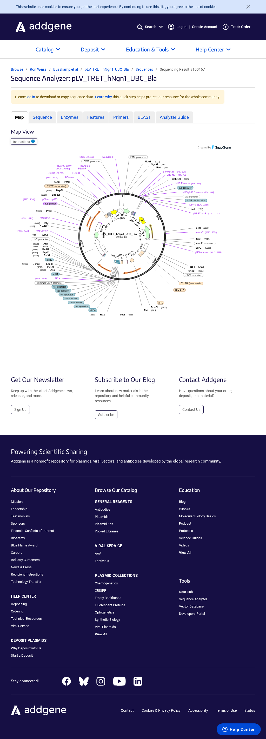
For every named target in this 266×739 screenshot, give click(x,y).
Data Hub (186, 592)
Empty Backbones (108, 598)
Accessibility (198, 710)
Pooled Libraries (106, 531)
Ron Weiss (38, 69)
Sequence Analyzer (193, 599)
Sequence (42, 117)
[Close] (246, 6)
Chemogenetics (106, 583)
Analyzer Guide (174, 117)
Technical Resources (26, 619)
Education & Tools (147, 49)
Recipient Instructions (27, 574)
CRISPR (100, 590)
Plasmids (102, 517)
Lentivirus (102, 561)
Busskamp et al (66, 69)
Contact (127, 710)
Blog (182, 502)
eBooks (184, 509)
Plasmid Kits (104, 524)
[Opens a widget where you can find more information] (239, 729)
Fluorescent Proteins (110, 605)
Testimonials (20, 516)
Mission (17, 502)
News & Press (21, 567)
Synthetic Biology (107, 620)
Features (95, 117)
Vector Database (191, 606)
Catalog (45, 49)
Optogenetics (105, 612)
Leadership (19, 509)
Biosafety (18, 538)
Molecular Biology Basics (197, 516)
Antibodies (102, 509)
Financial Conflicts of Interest (32, 531)
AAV (98, 554)
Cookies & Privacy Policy (161, 710)
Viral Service (20, 626)
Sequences (144, 69)
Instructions (22, 142)
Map (19, 117)
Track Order (240, 27)
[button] (150, 27)
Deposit (90, 49)
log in (30, 97)
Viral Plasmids (105, 627)
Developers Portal (192, 614)
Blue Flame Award (24, 545)
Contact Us (191, 409)
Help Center (210, 49)
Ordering (17, 611)
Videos (184, 545)
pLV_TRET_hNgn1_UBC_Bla (107, 69)
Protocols (186, 531)
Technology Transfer (26, 582)
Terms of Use (226, 710)
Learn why (103, 97)
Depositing (19, 604)
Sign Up (20, 409)
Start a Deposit (22, 655)
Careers (16, 553)
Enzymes (69, 117)
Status (249, 710)
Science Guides (190, 538)
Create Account (204, 27)
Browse (17, 69)
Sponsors (18, 523)
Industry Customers (25, 560)
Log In (181, 27)
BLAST (144, 117)
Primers (121, 117)
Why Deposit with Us (26, 648)
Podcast (185, 523)
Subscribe (106, 415)
